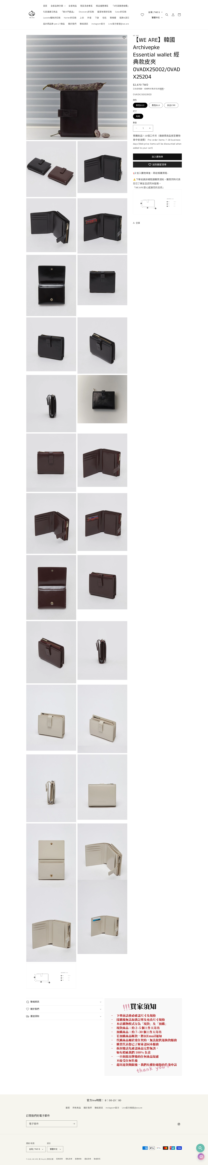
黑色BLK (156, 105)
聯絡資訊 (99, 1107)
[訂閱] (74, 1123)
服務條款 (78, 1159)
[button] (58, 6)
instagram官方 (112, 1107)
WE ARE (35, 1159)
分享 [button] (138, 222)
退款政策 (59, 1159)
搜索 (68, 1107)
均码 (138, 116)
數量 (135, 122)
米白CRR (171, 105)
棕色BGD (140, 105)
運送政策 (87, 1159)
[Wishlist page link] (142, 14)
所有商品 (77, 1107)
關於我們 (88, 1107)
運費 (162, 88)
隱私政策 (69, 1159)
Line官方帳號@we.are (132, 1107)
